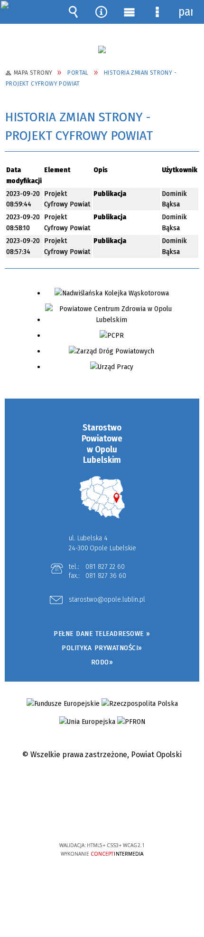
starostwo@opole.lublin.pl (107, 600)
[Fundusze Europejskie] (63, 703)
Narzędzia (101, 12)
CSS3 (101, 818)
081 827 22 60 (105, 566)
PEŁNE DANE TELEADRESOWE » (102, 633)
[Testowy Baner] (102, 49)
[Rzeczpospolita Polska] (140, 703)
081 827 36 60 (105, 575)
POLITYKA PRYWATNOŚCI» (102, 648)
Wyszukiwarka (73, 12)
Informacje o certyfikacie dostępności (102, 784)
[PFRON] (131, 721)
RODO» (102, 662)
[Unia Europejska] (87, 721)
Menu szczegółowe (157, 12)
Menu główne (129, 12)
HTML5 (87, 818)
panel (185, 12)
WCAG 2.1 (130, 817)
